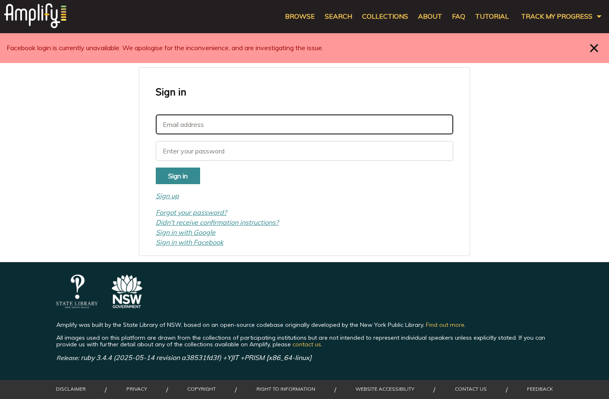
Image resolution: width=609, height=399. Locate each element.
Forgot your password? (191, 212)
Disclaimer (71, 389)
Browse (300, 16)
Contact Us (471, 389)
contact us (306, 344)
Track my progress (556, 16)
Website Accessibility (384, 389)
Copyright (201, 389)
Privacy (136, 389)
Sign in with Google (185, 232)
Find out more (445, 324)
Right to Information (285, 389)
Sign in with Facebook (189, 242)
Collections (385, 16)
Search (338, 16)
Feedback (540, 389)
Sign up (167, 196)
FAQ (458, 16)
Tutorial (492, 16)
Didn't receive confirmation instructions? (217, 222)
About (430, 16)
